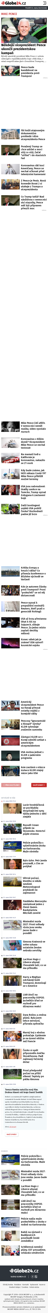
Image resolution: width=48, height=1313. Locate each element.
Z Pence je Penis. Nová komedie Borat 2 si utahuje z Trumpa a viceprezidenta (33, 185)
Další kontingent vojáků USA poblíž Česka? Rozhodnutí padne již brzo (32, 510)
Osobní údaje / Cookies (18, 1287)
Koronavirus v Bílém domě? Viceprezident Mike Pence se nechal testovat (33, 443)
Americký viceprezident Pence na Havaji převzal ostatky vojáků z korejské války (32, 707)
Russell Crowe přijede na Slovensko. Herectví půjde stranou (34, 829)
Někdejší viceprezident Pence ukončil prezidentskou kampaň (23, 49)
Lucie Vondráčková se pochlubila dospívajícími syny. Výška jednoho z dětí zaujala (34, 810)
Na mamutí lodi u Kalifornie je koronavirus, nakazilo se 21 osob (33, 459)
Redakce (17, 1285)
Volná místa (34, 1287)
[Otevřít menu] (45, 3)
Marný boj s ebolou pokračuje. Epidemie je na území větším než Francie (34, 1037)
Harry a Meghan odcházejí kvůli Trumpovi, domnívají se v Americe (34, 981)
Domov (4, 1151)
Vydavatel (34, 1285)
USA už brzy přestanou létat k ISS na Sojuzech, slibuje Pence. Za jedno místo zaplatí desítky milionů (33, 626)
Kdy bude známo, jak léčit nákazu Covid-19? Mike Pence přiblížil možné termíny (33, 475)
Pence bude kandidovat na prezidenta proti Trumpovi (30, 72)
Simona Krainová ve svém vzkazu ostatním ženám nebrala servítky (34, 946)
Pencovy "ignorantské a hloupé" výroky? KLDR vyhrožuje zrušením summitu (33, 725)
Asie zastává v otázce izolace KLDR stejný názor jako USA (33, 770)
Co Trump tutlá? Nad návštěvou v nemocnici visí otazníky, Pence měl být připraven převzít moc (34, 202)
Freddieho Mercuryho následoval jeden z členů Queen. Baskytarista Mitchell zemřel (35, 907)
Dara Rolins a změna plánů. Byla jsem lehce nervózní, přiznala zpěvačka (34, 1019)
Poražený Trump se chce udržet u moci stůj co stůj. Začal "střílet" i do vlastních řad (33, 152)
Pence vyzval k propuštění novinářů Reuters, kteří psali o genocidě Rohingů (33, 607)
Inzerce (42, 1285)
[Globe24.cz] (13, 3)
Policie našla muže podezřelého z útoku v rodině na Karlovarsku (33, 1221)
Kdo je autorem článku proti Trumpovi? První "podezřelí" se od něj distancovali (33, 591)
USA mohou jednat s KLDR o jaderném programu (32, 755)
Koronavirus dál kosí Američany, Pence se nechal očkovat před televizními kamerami (33, 170)
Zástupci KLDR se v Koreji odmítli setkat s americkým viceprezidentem (33, 741)
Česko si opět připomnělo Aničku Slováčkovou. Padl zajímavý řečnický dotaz (34, 1056)
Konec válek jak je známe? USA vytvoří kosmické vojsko (32, 642)
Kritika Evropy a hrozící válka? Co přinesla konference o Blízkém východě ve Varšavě (33, 573)
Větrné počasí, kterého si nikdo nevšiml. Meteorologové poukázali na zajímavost (32, 885)
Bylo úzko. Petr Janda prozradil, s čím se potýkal (35, 863)
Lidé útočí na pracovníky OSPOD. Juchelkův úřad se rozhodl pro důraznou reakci (34, 1000)
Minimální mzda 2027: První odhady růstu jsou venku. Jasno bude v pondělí (33, 927)
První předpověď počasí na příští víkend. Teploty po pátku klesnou (33, 1075)
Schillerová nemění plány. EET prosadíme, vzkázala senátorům (33, 1249)
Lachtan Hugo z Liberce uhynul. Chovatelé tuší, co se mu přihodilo (34, 964)
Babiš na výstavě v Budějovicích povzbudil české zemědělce (31, 1236)
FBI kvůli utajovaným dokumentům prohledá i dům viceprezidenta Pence (33, 135)
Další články (38, 785)
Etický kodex (8, 1285)
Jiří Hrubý (12, 1127)
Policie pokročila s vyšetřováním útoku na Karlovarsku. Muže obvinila (34, 847)
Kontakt (25, 1285)
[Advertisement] (24, 102)
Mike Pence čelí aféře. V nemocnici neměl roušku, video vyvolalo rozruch (33, 427)
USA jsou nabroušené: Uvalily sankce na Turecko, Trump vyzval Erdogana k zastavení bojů (33, 492)
